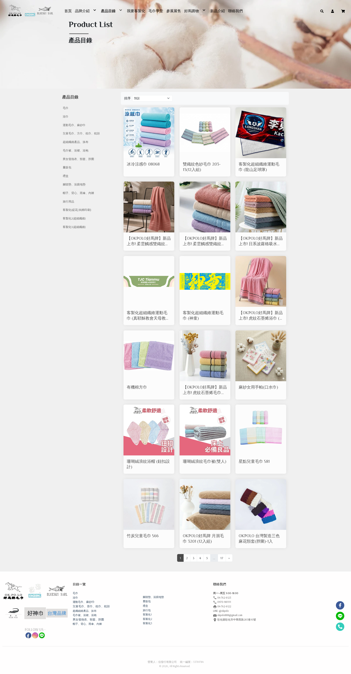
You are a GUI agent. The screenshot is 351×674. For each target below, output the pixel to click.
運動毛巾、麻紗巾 (74, 125)
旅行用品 (68, 201)
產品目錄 (70, 97)
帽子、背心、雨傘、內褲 (78, 193)
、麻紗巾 (84, 602)
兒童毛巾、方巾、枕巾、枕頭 (81, 133)
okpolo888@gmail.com (229, 615)
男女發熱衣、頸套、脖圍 (78, 159)
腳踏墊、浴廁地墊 (74, 184)
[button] (322, 11)
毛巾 (65, 108)
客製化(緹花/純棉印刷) (77, 210)
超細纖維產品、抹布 (75, 142)
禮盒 (65, 176)
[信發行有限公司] (30, 11)
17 (221, 558)
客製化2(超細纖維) (74, 218)
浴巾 (65, 116)
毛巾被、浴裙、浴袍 (75, 150)
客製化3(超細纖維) (74, 227)
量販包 (67, 167)
